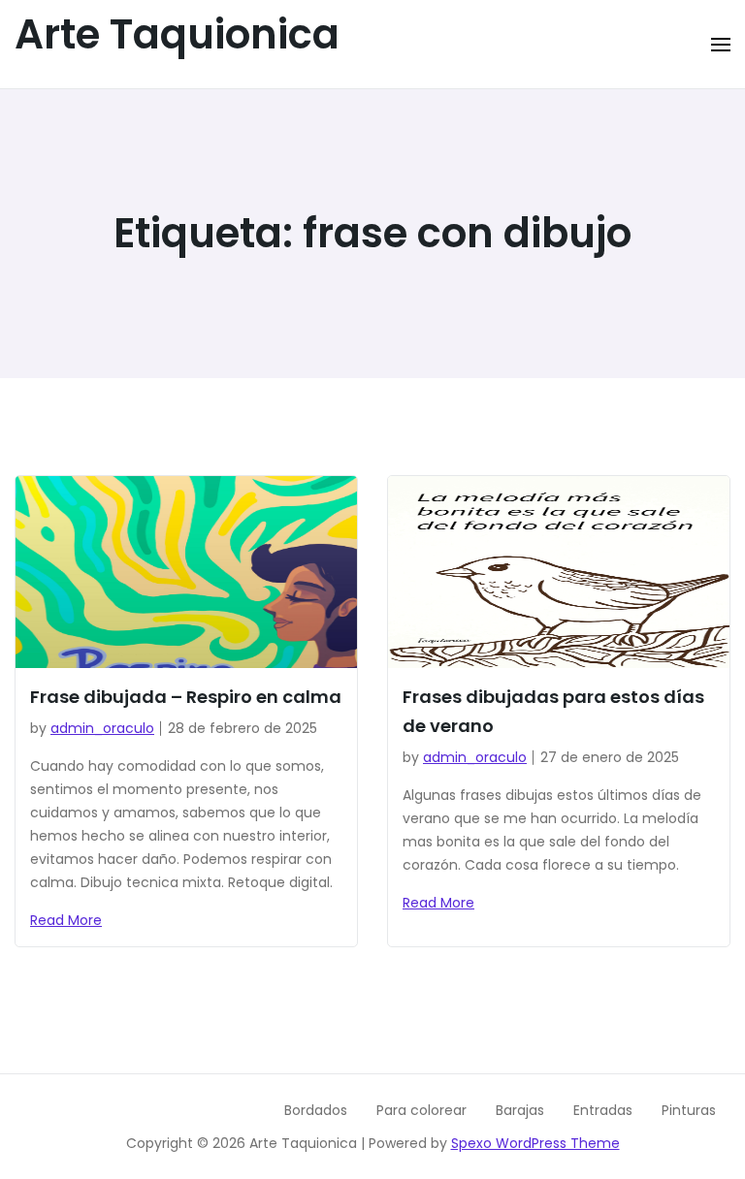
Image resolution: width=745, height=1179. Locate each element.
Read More (66, 920)
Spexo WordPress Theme (535, 1143)
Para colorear (421, 1110)
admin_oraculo (102, 728)
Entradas (602, 1110)
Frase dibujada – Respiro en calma (185, 697)
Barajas (520, 1110)
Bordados (315, 1110)
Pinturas (689, 1110)
